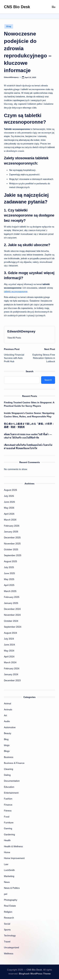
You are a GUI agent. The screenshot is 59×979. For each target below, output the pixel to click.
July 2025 (9, 567)
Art (5, 715)
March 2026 (10, 520)
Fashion (8, 798)
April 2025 (9, 585)
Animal (7, 703)
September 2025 (12, 555)
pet (5, 894)
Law (6, 864)
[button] (14, 338)
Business (8, 757)
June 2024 (9, 644)
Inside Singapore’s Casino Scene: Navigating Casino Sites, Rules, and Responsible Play (29, 415)
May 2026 (9, 508)
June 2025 (9, 573)
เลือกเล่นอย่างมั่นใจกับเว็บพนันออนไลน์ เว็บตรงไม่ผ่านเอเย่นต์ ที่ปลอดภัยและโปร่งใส (28, 447)
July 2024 (9, 639)
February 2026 (11, 526)
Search (29, 371)
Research (9, 918)
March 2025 (10, 591)
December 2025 (12, 537)
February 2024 (11, 668)
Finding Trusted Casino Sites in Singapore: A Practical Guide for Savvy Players (29, 404)
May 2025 (9, 579)
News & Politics (12, 888)
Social (7, 924)
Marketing (9, 876)
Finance (8, 805)
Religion (8, 912)
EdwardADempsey (21, 331)
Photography (10, 900)
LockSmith (9, 870)
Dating (7, 775)
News (7, 882)
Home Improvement (14, 858)
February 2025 (11, 597)
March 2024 (10, 662)
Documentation (12, 781)
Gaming (8, 828)
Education (9, 787)
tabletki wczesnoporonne (15, 291)
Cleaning (8, 769)
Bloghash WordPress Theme (35, 973)
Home (7, 852)
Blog (8, 26)
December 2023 (12, 680)
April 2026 (9, 514)
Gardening (9, 834)
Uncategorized (11, 947)
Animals (8, 709)
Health (7, 840)
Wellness (8, 953)
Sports (7, 929)
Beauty (7, 733)
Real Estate (10, 906)
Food (6, 816)
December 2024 (12, 609)
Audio (7, 721)
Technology (10, 935)
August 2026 (10, 490)
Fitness (7, 810)
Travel (7, 941)
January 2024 (11, 674)
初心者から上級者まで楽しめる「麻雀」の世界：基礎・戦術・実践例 (29, 425)
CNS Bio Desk (17, 7)
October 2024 (11, 621)
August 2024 (10, 633)
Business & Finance (14, 763)
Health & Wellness (13, 846)
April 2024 (9, 656)
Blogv (7, 751)
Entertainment (11, 793)
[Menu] (53, 7)
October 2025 (11, 549)
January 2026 (11, 531)
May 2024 (9, 651)
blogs (7, 745)
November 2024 (12, 615)
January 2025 (11, 603)
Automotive (10, 727)
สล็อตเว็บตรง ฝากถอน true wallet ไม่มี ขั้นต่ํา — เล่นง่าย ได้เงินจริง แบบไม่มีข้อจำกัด (28, 436)
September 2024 (12, 627)
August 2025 (10, 561)
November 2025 (12, 543)
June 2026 (9, 502)
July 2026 (9, 496)
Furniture (8, 822)
